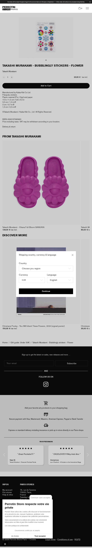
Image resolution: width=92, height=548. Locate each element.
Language (51, 274)
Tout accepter (40, 536)
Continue (46, 291)
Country (23, 263)
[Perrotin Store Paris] (9, 8)
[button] (5, 544)
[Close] (75, 256)
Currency (23, 274)
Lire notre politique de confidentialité (17, 526)
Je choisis (15, 536)
